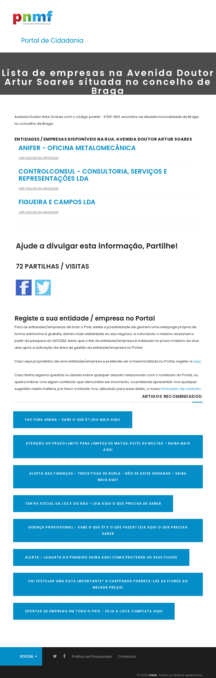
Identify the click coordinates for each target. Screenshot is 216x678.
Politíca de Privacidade (92, 656)
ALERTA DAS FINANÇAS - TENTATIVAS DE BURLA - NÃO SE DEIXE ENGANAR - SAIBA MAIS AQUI (107, 476)
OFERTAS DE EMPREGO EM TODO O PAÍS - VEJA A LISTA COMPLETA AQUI (94, 611)
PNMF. (153, 675)
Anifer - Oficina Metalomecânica (77, 148)
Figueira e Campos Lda (56, 202)
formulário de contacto (181, 388)
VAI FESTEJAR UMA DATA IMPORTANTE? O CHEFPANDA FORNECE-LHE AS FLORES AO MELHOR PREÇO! (108, 584)
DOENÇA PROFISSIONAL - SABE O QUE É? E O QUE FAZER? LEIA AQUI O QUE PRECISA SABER (108, 530)
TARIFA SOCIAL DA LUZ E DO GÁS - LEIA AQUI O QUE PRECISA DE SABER (93, 503)
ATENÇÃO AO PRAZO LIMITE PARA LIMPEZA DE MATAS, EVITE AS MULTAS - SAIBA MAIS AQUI (108, 446)
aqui (197, 361)
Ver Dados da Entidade (38, 158)
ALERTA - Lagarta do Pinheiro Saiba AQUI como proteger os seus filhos (101, 557)
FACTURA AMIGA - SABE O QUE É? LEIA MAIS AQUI (72, 419)
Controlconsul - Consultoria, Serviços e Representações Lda (92, 175)
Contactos (127, 656)
